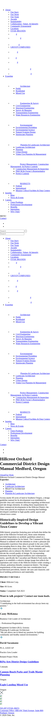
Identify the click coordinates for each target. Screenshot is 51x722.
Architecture (10, 484)
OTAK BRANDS (18, 31)
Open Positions (16, 202)
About (7, 10)
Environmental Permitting (26, 127)
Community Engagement (20, 26)
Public (18, 88)
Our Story (14, 12)
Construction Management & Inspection (32, 169)
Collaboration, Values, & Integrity (24, 24)
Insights (8, 193)
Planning (19, 149)
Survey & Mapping (24, 110)
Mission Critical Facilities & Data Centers (33, 190)
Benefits (13, 207)
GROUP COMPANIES (20, 47)
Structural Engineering (25, 108)
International (21, 188)
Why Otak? (15, 211)
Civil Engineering (23, 106)
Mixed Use (20, 93)
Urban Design (21, 152)
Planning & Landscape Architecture (20, 493)
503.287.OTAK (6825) (9, 708)
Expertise (9, 76)
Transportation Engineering (27, 113)
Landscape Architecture (25, 147)
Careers (8, 200)
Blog (12, 195)
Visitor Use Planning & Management (31, 154)
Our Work (14, 14)
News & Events (17, 197)
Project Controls (22, 173)
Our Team (14, 17)
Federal (19, 186)
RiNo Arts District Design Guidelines (19, 661)
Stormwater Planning (24, 134)
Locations (14, 28)
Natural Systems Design (26, 132)
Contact (3, 218)
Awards (13, 19)
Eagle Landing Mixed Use (14, 684)
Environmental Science (25, 130)
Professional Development (21, 204)
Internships (14, 209)
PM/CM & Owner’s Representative (30, 171)
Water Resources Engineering (28, 115)
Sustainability (16, 21)
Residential (20, 91)
